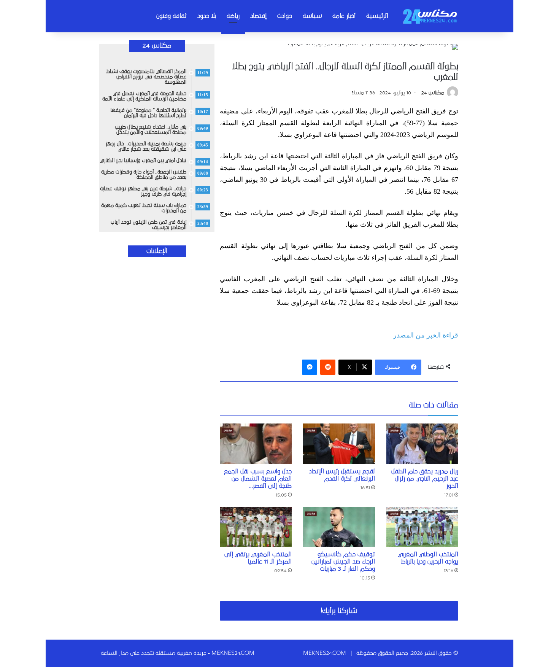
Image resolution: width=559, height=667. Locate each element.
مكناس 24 (432, 93)
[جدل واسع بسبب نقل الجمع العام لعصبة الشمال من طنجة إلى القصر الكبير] (256, 443)
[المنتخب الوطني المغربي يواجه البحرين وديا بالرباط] (422, 527)
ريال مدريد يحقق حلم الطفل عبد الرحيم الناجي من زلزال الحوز (424, 479)
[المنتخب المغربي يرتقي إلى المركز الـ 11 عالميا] (256, 527)
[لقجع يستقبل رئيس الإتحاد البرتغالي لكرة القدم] (339, 443)
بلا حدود (206, 16)
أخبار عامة (344, 16)
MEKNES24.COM (324, 653)
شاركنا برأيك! (339, 611)
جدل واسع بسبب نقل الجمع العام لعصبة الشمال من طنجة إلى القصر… (258, 479)
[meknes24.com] (429, 16)
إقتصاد (258, 16)
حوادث (284, 16)
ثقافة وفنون (171, 16)
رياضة (233, 16)
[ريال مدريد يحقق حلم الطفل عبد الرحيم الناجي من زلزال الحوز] (422, 443)
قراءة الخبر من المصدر (425, 335)
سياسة (312, 16)
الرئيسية (377, 16)
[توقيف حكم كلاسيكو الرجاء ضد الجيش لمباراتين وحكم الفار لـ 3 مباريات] (339, 527)
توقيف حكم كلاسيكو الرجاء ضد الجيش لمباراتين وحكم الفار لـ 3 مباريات (343, 561)
